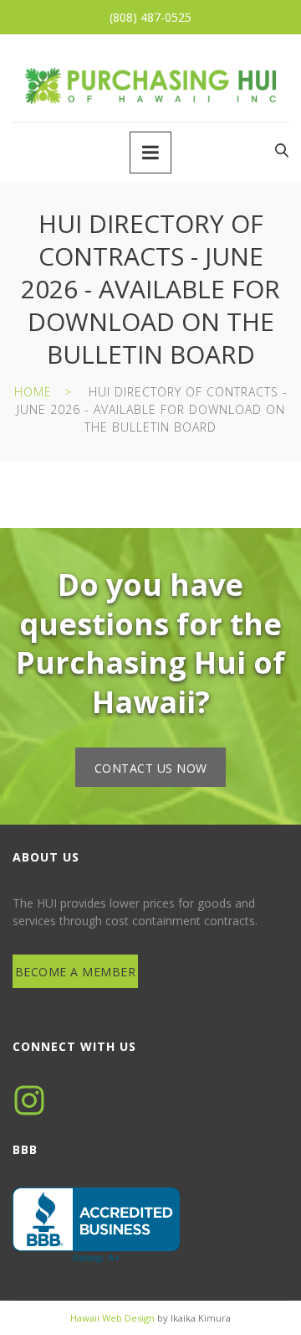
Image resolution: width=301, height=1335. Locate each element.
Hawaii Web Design (112, 1318)
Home (33, 392)
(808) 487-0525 (150, 17)
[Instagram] (29, 1100)
